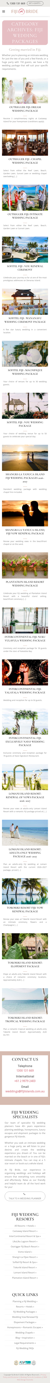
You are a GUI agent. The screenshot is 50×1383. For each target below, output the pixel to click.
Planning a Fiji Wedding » (25, 1301)
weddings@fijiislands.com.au (25, 1091)
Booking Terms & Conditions (31, 1377)
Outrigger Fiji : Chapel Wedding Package (25, 160)
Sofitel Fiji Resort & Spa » (25, 1262)
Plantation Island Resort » (25, 1277)
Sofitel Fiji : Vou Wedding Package (25, 424)
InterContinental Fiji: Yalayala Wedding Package (25, 690)
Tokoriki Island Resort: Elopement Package (25, 964)
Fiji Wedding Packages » (25, 1311)
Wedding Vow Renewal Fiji (25, 1317)
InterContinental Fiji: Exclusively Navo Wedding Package (25, 741)
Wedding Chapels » (25, 1332)
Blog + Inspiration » (25, 1337)
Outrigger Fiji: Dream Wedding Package (25, 108)
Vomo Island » (25, 1251)
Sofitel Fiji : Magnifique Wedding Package (25, 372)
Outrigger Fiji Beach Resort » (25, 1246)
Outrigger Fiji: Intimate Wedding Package (25, 216)
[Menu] (3, 11)
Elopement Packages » (25, 1322)
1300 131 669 (25, 1070)
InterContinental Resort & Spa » (25, 1236)
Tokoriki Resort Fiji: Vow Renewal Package (25, 909)
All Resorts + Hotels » (25, 1225)
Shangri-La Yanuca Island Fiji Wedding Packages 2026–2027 (25, 478)
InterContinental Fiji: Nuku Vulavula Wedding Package (25, 638)
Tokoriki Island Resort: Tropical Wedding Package (25, 1019)
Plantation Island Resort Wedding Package (25, 583)
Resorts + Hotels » (25, 1306)
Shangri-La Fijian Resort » (25, 1257)
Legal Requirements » (25, 1343)
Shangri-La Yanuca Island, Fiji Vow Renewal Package (25, 531)
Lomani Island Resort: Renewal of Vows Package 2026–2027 (25, 797)
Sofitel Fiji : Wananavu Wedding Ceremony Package (25, 320)
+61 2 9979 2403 (25, 1081)
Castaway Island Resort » (25, 1231)
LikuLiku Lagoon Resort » (25, 1241)
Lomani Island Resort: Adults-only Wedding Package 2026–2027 (25, 853)
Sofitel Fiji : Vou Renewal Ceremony (25, 268)
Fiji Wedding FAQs (25, 1348)
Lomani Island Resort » (25, 1272)
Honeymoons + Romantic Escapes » (25, 1327)
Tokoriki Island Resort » (25, 1267)
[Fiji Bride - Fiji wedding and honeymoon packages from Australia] (25, 11)
